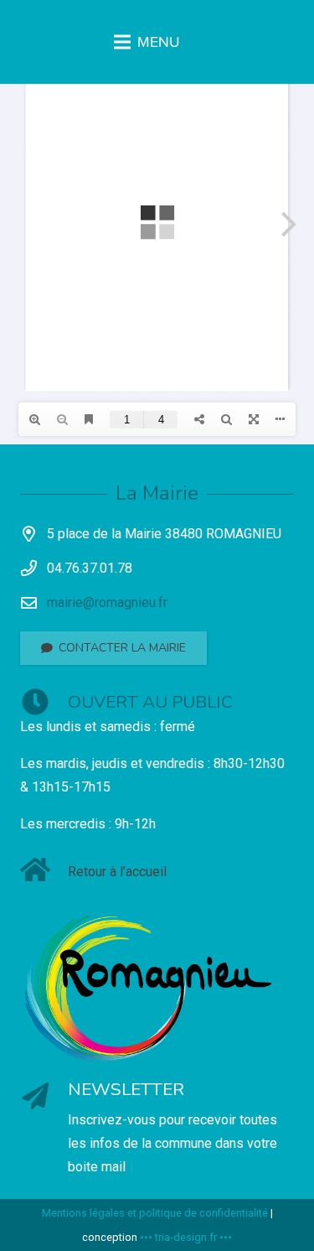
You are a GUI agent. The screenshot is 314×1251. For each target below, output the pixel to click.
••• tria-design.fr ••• (186, 1237)
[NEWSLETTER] (44, 1097)
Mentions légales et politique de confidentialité (155, 1213)
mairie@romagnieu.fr (107, 602)
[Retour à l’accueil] (44, 871)
